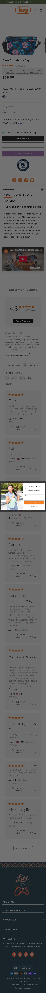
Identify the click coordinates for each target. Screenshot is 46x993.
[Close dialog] (43, 485)
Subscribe (34, 503)
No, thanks (34, 506)
